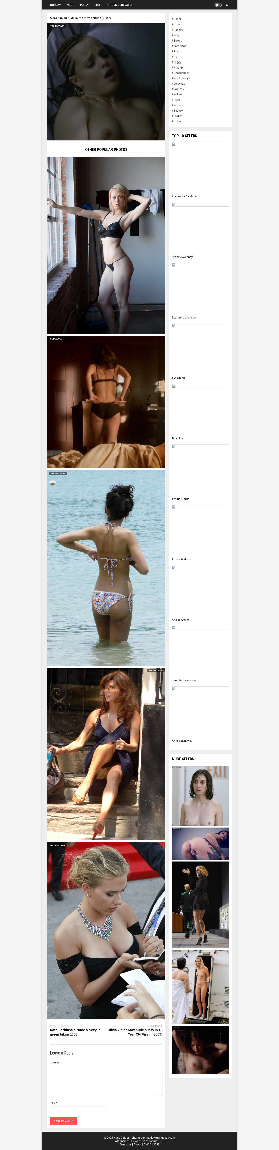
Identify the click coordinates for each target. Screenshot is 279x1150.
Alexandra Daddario (184, 196)
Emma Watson (181, 559)
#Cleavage (178, 83)
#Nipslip (177, 67)
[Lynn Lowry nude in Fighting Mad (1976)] (200, 1049)
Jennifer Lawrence (184, 680)
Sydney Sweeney (182, 257)
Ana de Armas (180, 620)
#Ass (175, 51)
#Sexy (175, 35)
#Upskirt (177, 30)
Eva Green (178, 378)
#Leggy (176, 62)
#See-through (181, 78)
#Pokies (177, 94)
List (98, 5)
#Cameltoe (179, 46)
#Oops (176, 24)
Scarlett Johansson (184, 317)
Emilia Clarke (180, 499)
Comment (57, 1062)
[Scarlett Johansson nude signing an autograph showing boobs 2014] (106, 930)
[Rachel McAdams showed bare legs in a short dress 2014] (200, 904)
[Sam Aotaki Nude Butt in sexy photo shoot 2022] (200, 843)
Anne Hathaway (182, 740)
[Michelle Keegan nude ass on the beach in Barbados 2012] (106, 568)
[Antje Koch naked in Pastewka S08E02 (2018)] (200, 986)
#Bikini (176, 19)
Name (53, 1103)
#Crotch (177, 116)
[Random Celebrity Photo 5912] (106, 245)
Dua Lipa (177, 438)
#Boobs (177, 40)
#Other (176, 121)
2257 (156, 1144)
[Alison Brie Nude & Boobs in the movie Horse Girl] (200, 796)
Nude (70, 5)
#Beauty (177, 110)
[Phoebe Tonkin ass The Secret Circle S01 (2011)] (106, 402)
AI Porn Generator (120, 5)
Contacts (126, 1144)
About (138, 1144)
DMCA (147, 1144)
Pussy (84, 5)
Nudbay (55, 5)
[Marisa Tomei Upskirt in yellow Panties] (106, 754)
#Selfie (176, 105)
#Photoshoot (181, 73)
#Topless (178, 89)
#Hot (175, 56)
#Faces (176, 100)
